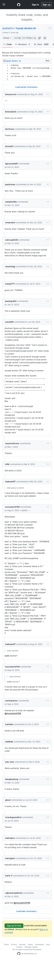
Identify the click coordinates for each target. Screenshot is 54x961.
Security (22, 944)
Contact (19, 947)
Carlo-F (8, 875)
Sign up (47, 4)
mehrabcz (10, 838)
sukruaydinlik (11, 240)
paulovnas (10, 184)
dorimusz (9, 129)
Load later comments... (27, 911)
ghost (8, 800)
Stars (42, 44)
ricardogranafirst (13, 817)
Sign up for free (14, 925)
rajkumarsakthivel (13, 893)
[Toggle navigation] (4, 4)
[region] (27, 72)
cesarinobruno (12, 443)
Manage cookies (31, 947)
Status (30, 944)
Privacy (14, 944)
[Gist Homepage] (18, 4)
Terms (6, 944)
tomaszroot (10, 94)
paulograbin (11, 301)
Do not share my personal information (27, 949)
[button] (39, 38)
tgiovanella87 (11, 163)
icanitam (9, 724)
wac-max (9, 762)
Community (39, 944)
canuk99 (9, 322)
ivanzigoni (10, 858)
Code (9, 44)
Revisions (24, 44)
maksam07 (10, 481)
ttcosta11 (9, 146)
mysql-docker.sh (26, 28)
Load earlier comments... (27, 87)
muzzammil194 (12, 507)
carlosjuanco (11, 700)
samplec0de (11, 202)
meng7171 (10, 284)
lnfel (7, 464)
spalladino (8, 28)
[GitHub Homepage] (18, 953)
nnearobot (10, 222)
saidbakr (9, 741)
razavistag (10, 266)
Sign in (35, 4)
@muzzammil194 (13, 713)
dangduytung (11, 779)
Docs (48, 944)
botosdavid (10, 111)
